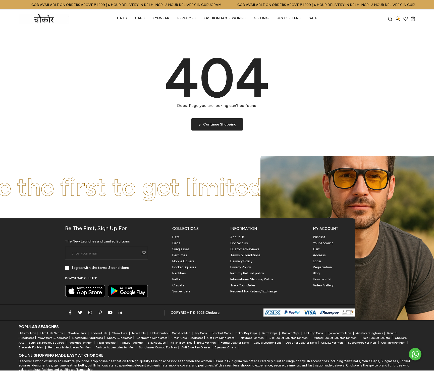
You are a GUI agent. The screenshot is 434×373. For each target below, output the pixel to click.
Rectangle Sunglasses (87, 338)
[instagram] (90, 312)
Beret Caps (270, 333)
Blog (316, 273)
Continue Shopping (219, 124)
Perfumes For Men (251, 338)
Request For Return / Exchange (253, 291)
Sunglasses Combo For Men (158, 347)
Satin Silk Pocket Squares (47, 342)
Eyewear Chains (226, 347)
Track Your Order (242, 285)
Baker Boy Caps (247, 333)
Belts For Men (206, 342)
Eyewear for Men (340, 333)
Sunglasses (181, 249)
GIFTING (261, 18)
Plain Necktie (106, 342)
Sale (313, 18)
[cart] (413, 18)
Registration (322, 267)
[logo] (44, 18)
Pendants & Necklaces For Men (69, 347)
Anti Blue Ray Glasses (195, 347)
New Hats (139, 333)
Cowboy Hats (77, 333)
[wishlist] (405, 18)
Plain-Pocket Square (376, 338)
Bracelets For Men (31, 347)
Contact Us (239, 243)
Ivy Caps (201, 333)
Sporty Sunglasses (119, 338)
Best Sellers (289, 18)
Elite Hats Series (51, 333)
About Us (237, 237)
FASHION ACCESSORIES (225, 18)
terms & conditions (113, 268)
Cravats (178, 285)
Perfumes (179, 255)
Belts (176, 279)
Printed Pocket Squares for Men (335, 338)
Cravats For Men (332, 342)
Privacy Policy (240, 267)
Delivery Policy (241, 261)
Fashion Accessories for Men (115, 347)
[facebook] (70, 312)
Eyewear (161, 18)
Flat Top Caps (313, 333)
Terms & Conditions (245, 255)
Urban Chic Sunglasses (187, 338)
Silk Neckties (157, 342)
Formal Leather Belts (235, 342)
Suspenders (181, 291)
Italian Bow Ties (182, 342)
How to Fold (322, 279)
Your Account (323, 243)
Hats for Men (27, 333)
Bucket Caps (291, 333)
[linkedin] (120, 312)
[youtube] (110, 312)
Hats (122, 18)
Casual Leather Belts (267, 342)
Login (317, 261)
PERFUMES (186, 18)
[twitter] (80, 312)
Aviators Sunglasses (369, 333)
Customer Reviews (244, 249)
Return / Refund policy (247, 273)
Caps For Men (181, 333)
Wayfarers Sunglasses (53, 338)
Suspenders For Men (362, 342)
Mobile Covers (183, 261)
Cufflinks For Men (393, 342)
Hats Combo (159, 333)
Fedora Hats (99, 333)
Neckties (179, 273)
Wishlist (319, 237)
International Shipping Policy (251, 279)
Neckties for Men (81, 342)
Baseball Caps (221, 333)
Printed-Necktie (132, 342)
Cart (316, 249)
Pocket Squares (184, 267)
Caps (140, 18)
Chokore (212, 312)
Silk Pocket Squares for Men (288, 338)
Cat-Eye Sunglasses (220, 338)
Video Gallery (323, 285)
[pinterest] (100, 312)
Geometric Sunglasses (151, 338)
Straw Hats (120, 333)
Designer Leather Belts (301, 342)
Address (319, 255)
